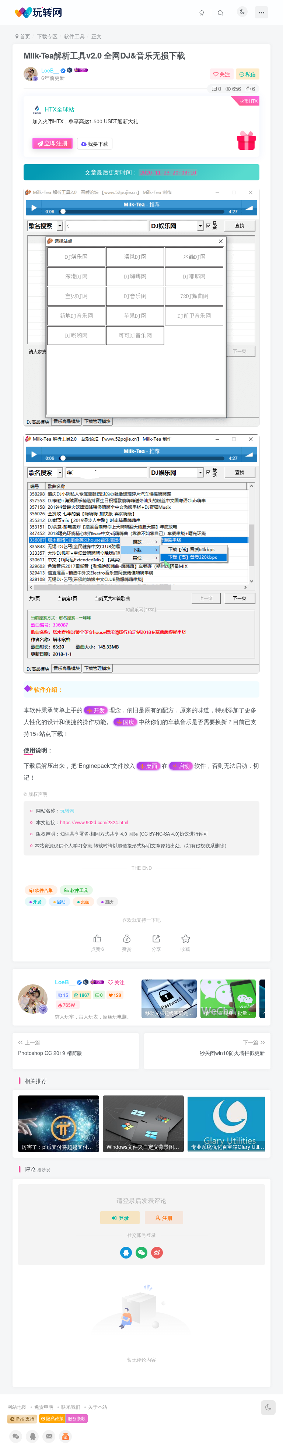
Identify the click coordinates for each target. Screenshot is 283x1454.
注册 (167, 1217)
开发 (99, 710)
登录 (124, 1217)
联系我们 (70, 1406)
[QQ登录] (126, 1253)
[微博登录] (157, 1253)
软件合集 (44, 890)
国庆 (128, 722)
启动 (184, 765)
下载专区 (47, 36)
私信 (250, 74)
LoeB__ (50, 70)
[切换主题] (268, 1407)
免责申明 (43, 1406)
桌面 (151, 765)
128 (117, 995)
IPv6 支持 (24, 1419)
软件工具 (74, 36)
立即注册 (56, 143)
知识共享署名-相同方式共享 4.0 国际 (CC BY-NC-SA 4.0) (119, 833)
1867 (84, 995)
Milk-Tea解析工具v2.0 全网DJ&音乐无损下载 (104, 55)
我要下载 (98, 143)
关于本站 (97, 1406)
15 (65, 995)
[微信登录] (141, 1253)
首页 (24, 36)
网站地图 (17, 1406)
